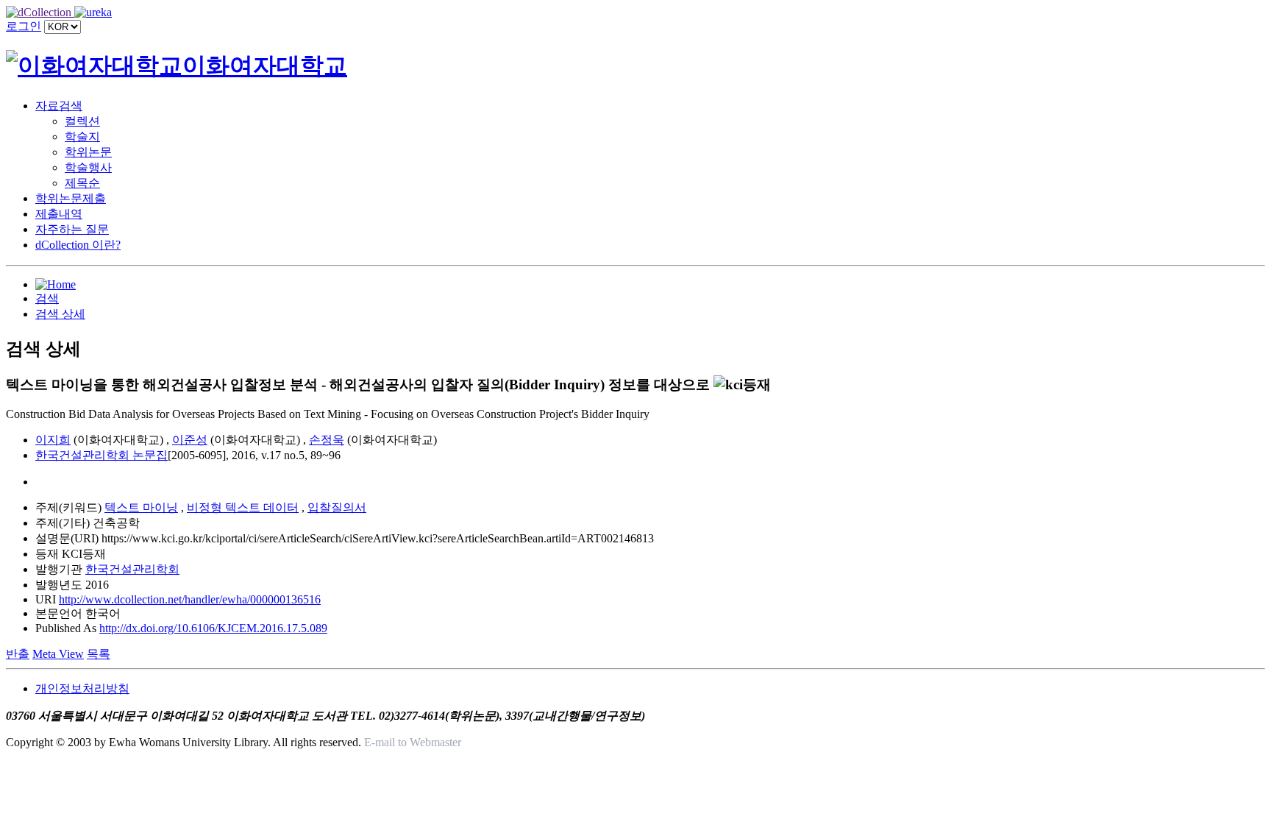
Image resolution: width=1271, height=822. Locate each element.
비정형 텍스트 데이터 (243, 507)
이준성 (189, 439)
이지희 (53, 439)
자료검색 (58, 105)
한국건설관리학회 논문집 (101, 455)
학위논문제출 (70, 198)
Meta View (58, 654)
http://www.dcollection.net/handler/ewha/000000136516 (190, 599)
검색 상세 (60, 314)
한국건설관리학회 (132, 569)
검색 (47, 298)
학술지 (82, 136)
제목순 (82, 183)
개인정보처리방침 (82, 688)
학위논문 (88, 152)
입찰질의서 (336, 507)
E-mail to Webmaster (412, 742)
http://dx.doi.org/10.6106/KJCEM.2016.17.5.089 (213, 628)
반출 (17, 654)
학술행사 (88, 167)
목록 (98, 654)
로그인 (23, 26)
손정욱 (326, 439)
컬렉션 (82, 121)
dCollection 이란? (78, 244)
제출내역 (58, 214)
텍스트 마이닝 (141, 507)
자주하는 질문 (72, 229)
